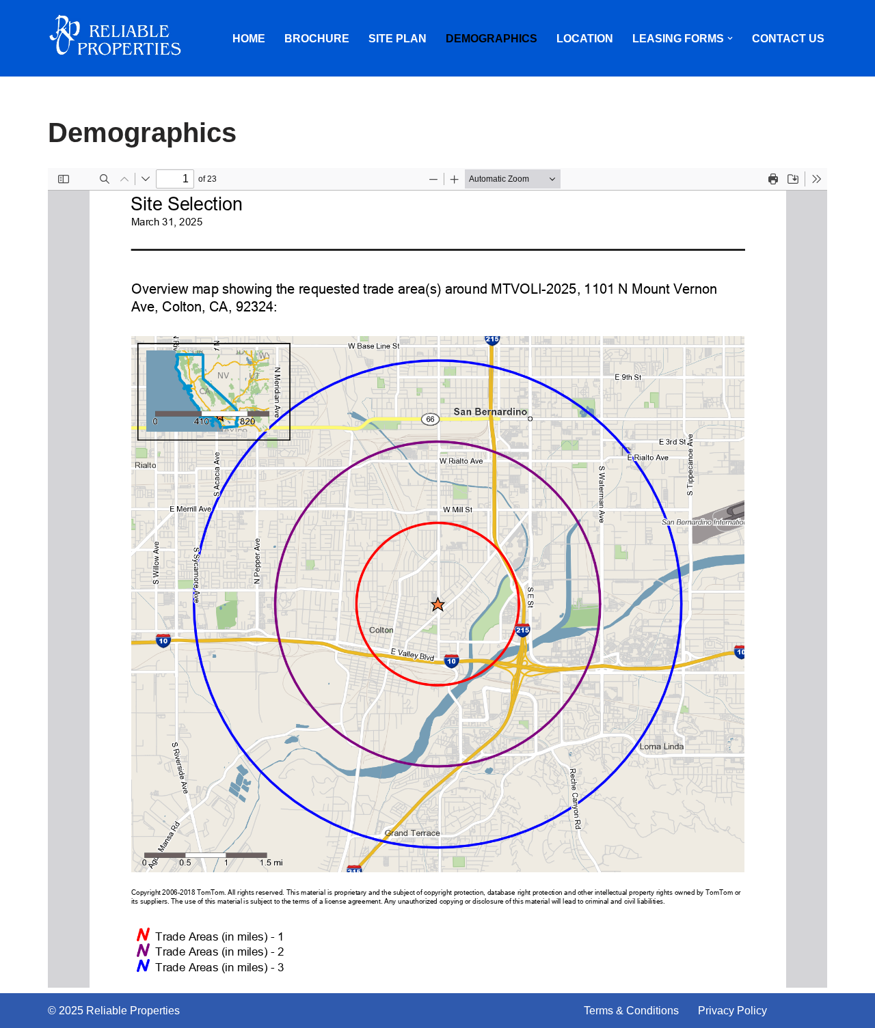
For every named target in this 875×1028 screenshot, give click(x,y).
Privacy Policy (732, 1010)
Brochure (316, 38)
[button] (730, 38)
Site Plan (397, 38)
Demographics (491, 38)
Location (584, 38)
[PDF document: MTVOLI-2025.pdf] (437, 578)
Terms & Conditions (631, 1010)
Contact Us (788, 38)
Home (248, 38)
